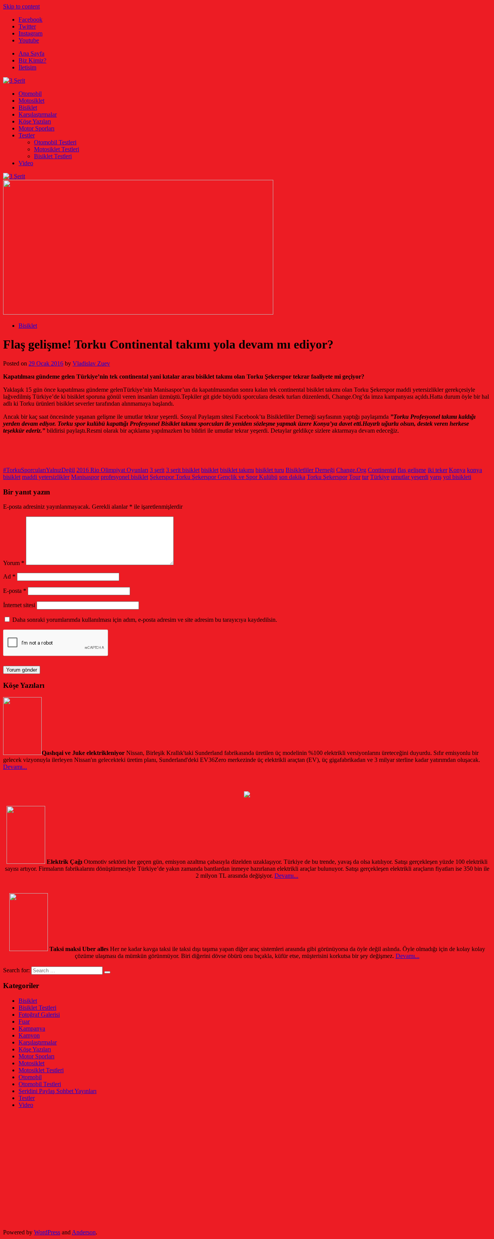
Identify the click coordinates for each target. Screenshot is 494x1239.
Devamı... (15, 766)
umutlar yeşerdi (409, 477)
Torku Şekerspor (327, 477)
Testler (27, 135)
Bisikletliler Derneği (310, 470)
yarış (436, 477)
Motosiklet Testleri (56, 149)
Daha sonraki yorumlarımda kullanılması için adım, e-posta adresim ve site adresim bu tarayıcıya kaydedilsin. (144, 619)
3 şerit (157, 470)
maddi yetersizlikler (45, 477)
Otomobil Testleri (55, 142)
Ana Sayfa (31, 53)
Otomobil (30, 93)
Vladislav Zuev (91, 363)
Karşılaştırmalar (38, 114)
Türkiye (379, 477)
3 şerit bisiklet (183, 470)
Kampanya (32, 1028)
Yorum (13, 563)
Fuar (24, 1021)
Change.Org (351, 470)
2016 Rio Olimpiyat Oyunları (112, 470)
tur (365, 477)
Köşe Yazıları (35, 121)
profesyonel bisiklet (124, 477)
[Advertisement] (234, 1169)
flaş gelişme (412, 470)
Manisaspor (85, 477)
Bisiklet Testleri (53, 156)
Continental (382, 470)
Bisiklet (28, 107)
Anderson (84, 1232)
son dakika (292, 477)
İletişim (27, 67)
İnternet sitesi (19, 605)
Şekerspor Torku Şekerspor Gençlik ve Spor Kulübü (213, 477)
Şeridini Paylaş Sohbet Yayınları (57, 1091)
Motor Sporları (36, 128)
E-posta (14, 590)
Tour (354, 477)
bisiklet (209, 470)
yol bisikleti (457, 477)
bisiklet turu (269, 470)
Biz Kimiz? (32, 60)
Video (26, 163)
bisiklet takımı (237, 470)
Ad (9, 576)
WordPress (47, 1232)
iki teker (437, 470)
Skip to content (21, 6)
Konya (457, 470)
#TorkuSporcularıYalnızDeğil (39, 470)
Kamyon (29, 1035)
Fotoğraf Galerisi (39, 1014)
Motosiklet (31, 100)
